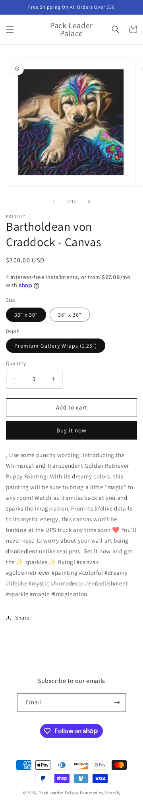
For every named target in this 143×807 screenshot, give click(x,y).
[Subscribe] (117, 702)
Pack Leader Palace (59, 793)
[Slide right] (89, 201)
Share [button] (22, 617)
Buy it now (71, 430)
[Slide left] (54, 201)
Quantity (16, 363)
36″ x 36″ (69, 314)
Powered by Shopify (100, 793)
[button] (10, 29)
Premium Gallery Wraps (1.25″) (55, 345)
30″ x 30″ (26, 314)
